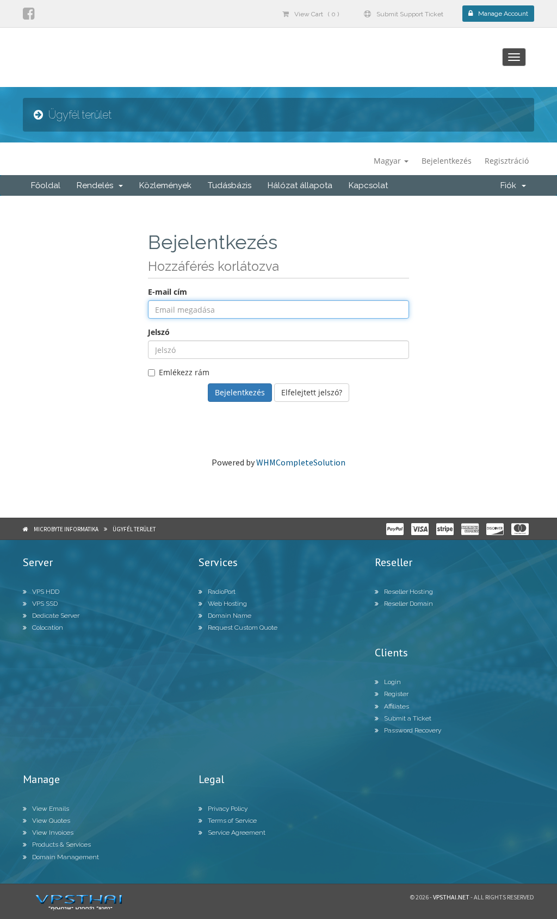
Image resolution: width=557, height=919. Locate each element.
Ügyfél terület (134, 529)
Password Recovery (412, 730)
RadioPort (222, 591)
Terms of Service (232, 820)
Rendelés (97, 185)
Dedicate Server (55, 615)
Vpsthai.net (451, 897)
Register (396, 694)
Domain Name (229, 615)
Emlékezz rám (184, 372)
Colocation (47, 627)
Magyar (388, 161)
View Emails (50, 808)
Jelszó (159, 332)
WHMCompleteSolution (300, 462)
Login (392, 682)
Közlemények (165, 185)
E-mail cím (167, 292)
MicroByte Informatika (66, 529)
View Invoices (52, 832)
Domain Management (65, 857)
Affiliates (396, 706)
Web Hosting (227, 603)
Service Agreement (236, 832)
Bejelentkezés (447, 161)
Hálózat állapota (300, 185)
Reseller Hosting (408, 591)
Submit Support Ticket (409, 14)
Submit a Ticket (407, 718)
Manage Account (503, 13)
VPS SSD (45, 603)
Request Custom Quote (242, 627)
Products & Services (61, 844)
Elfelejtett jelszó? (311, 392)
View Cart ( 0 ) (316, 14)
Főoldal (45, 185)
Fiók (510, 185)
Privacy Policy (227, 808)
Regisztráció (507, 161)
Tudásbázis (229, 185)
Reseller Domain (408, 603)
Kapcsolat (368, 185)
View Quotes (51, 820)
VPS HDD (45, 591)
